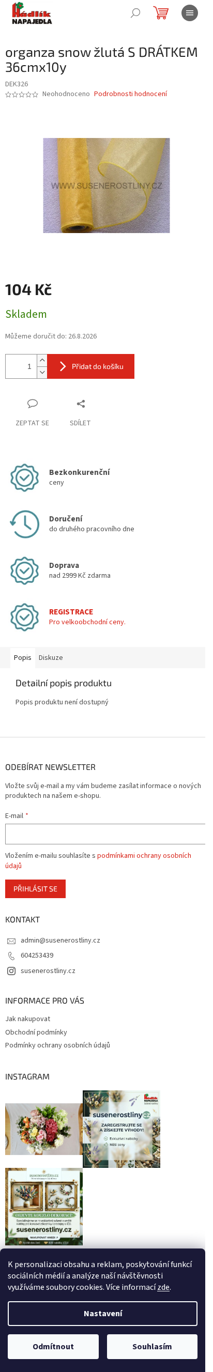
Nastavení (103, 1313)
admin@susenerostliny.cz (60, 940)
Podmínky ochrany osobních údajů (57, 1045)
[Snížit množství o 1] (42, 372)
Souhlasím (152, 1346)
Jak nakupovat (27, 1019)
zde (163, 1287)
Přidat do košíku (98, 366)
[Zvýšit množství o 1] (42, 360)
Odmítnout (53, 1346)
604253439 (37, 955)
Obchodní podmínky (36, 1032)
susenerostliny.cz (48, 971)
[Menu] (189, 13)
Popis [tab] (23, 658)
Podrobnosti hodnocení (130, 94)
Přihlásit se (35, 888)
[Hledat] (135, 13)
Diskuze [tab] (51, 658)
